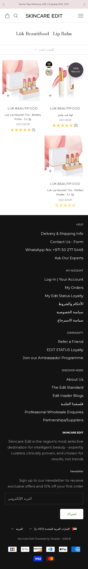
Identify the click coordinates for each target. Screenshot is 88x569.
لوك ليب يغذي (65, 114)
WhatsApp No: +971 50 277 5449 (54, 250)
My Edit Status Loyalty (64, 296)
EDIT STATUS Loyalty (65, 350)
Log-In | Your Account (63, 279)
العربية (19, 528)
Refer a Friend (70, 341)
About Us (74, 379)
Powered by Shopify (47, 538)
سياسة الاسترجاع (70, 320)
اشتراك (72, 514)
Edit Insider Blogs (68, 395)
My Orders (74, 287)
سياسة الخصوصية (70, 312)
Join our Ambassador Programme (53, 358)
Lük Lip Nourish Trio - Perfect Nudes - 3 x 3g (65, 192)
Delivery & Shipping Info (62, 233)
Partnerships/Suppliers (63, 420)
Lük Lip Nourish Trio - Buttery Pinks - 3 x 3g (23, 117)
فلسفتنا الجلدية (72, 404)
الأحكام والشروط (70, 304)
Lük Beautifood (65, 108)
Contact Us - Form (66, 242)
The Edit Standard (67, 387)
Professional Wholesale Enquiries (54, 412)
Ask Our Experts (69, 258)
